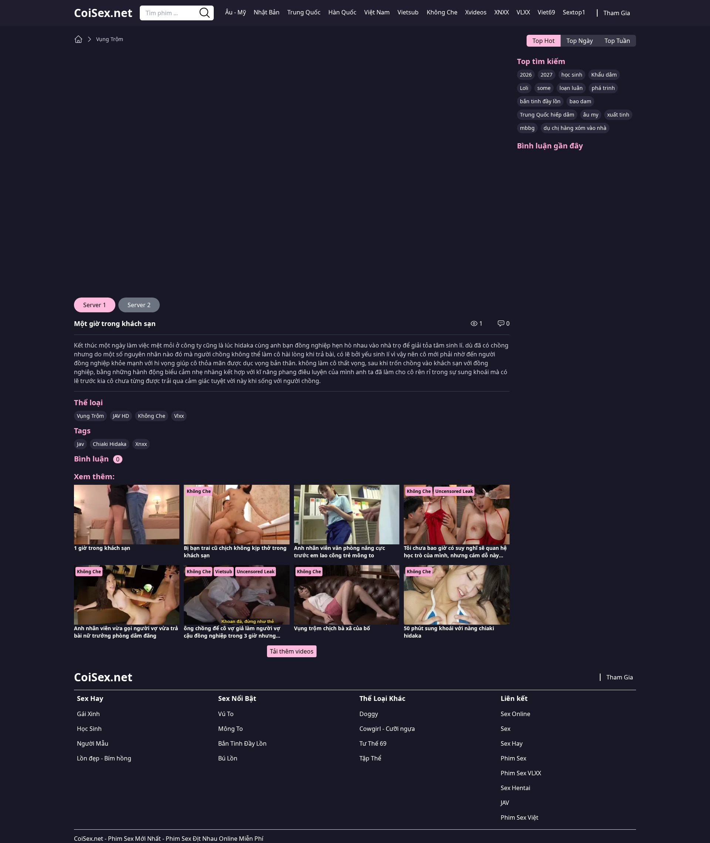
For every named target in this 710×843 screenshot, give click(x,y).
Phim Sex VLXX (521, 773)
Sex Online (515, 714)
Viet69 (546, 12)
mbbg (527, 127)
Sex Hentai (515, 788)
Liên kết (514, 698)
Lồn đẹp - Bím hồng (104, 758)
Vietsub (408, 12)
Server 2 (139, 305)
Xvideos (476, 12)
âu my (590, 114)
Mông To (230, 729)
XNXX (501, 12)
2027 (546, 74)
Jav (80, 443)
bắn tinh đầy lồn (540, 101)
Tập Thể (370, 758)
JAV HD (121, 415)
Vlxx (179, 415)
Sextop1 (574, 12)
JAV (505, 803)
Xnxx (141, 443)
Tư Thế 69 (372, 743)
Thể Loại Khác (382, 698)
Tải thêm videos (292, 651)
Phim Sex (513, 758)
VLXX (523, 12)
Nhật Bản (267, 12)
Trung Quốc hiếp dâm (547, 114)
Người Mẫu (92, 743)
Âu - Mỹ (235, 12)
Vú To (226, 714)
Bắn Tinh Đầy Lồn (242, 743)
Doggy (368, 714)
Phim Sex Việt (519, 817)
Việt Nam (377, 12)
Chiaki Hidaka (109, 443)
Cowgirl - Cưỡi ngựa (387, 729)
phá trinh (603, 87)
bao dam (580, 101)
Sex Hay (90, 698)
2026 (526, 74)
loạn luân (571, 87)
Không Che (442, 12)
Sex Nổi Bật (237, 698)
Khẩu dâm (604, 74)
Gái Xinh (88, 714)
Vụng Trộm (109, 39)
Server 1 (94, 305)
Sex (505, 729)
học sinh (571, 74)
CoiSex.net (103, 13)
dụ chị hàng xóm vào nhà (575, 127)
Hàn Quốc (342, 12)
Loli (524, 87)
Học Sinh (89, 729)
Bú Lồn (227, 758)
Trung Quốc (304, 12)
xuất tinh (618, 114)
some (544, 87)
